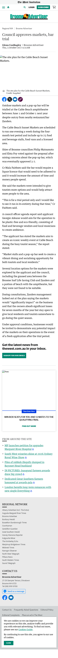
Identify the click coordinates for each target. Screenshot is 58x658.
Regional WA (7, 28)
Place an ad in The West (32, 615)
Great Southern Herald (11, 532)
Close (8, 643)
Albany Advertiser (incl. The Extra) (15, 510)
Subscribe (43, 7)
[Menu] (3, 7)
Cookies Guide (25, 629)
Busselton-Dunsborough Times (14, 522)
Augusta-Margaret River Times (14, 513)
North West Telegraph (10, 554)
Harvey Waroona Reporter (12, 535)
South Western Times (10, 560)
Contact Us (7, 610)
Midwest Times (8, 547)
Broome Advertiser (24, 28)
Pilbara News (7, 557)
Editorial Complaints (11, 615)
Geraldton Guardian (10, 529)
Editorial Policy (47, 610)
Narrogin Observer (9, 551)
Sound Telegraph (8, 563)
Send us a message (16, 591)
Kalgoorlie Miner (8, 538)
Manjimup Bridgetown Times (13, 544)
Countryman (7, 526)
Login (32, 7)
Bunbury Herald (8, 519)
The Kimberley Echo (10, 541)
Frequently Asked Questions (26, 610)
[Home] (8, 7)
